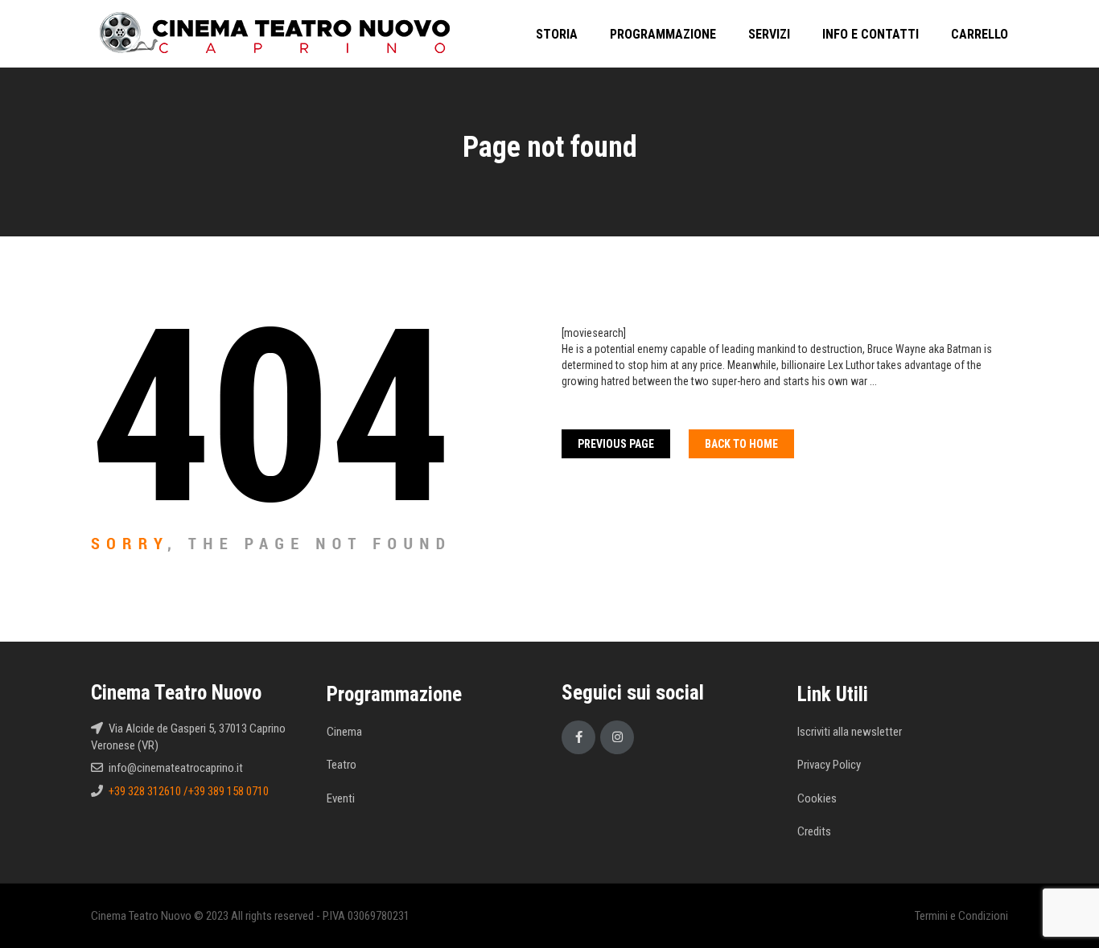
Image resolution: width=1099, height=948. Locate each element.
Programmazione (663, 34)
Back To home (741, 443)
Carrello (979, 34)
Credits (814, 831)
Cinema (344, 731)
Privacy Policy (829, 764)
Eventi (341, 798)
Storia (557, 34)
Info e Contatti (870, 34)
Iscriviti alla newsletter (849, 731)
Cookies (817, 798)
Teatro (341, 764)
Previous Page (616, 443)
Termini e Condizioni (961, 916)
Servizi (769, 34)
